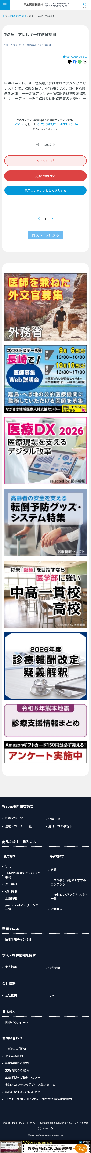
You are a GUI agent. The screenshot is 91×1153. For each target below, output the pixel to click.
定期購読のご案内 (17, 1070)
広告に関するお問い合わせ (23, 1092)
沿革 (51, 996)
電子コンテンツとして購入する (45, 190)
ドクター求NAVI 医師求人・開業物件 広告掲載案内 (38, 1099)
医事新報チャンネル (18, 939)
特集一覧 (54, 819)
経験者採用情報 (10, 1122)
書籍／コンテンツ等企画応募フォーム (30, 1084)
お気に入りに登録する (76, 56)
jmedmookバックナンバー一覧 (23, 907)
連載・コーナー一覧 (18, 826)
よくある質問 (14, 1056)
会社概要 (11, 995)
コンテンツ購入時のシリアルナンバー (57, 124)
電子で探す (56, 856)
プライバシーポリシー (28, 1122)
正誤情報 (11, 898)
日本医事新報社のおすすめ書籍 (23, 875)
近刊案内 (11, 884)
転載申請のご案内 (17, 1063)
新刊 (8, 866)
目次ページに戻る (45, 235)
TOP (4, 16)
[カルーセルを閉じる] (88, 1143)
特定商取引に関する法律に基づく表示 (56, 1122)
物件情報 (54, 968)
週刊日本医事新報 (60, 826)
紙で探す (10, 856)
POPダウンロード (17, 1022)
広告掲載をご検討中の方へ (23, 1077)
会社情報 (9, 983)
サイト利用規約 (81, 1122)
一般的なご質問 (15, 1048)
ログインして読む (45, 161)
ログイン (18, 124)
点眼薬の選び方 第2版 (17, 16)
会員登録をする (45, 176)
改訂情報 (11, 891)
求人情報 (11, 967)
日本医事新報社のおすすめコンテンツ (68, 882)
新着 (54, 870)
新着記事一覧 (14, 818)
